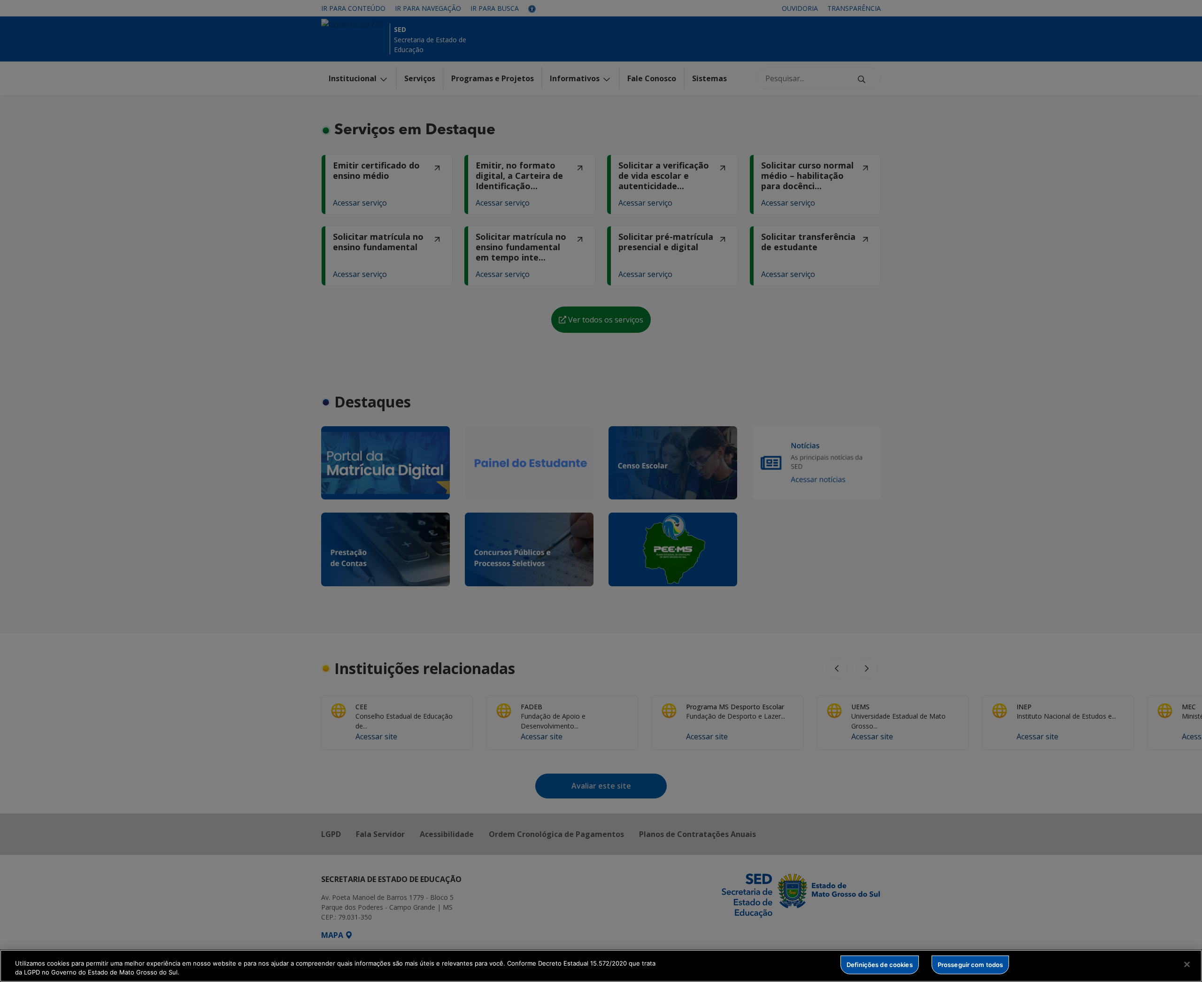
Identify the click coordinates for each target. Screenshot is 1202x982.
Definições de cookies (880, 964)
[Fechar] (1187, 964)
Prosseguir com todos (970, 964)
